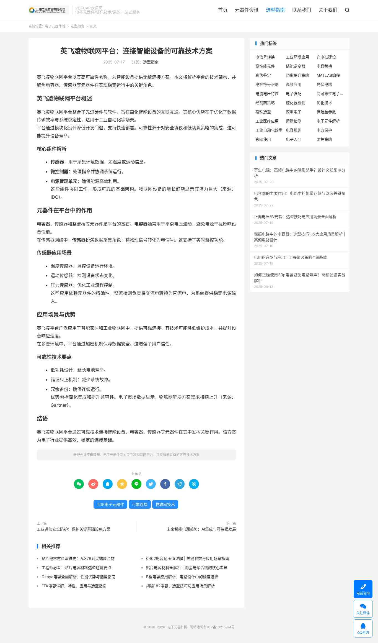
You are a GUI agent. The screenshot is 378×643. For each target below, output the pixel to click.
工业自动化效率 (269, 130)
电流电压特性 (267, 93)
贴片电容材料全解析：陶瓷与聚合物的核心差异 (186, 567)
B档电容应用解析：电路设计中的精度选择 (182, 576)
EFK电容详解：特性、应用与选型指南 (74, 585)
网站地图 (196, 627)
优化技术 (324, 102)
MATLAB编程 (328, 75)
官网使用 (263, 139)
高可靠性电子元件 (330, 93)
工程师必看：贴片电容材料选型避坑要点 (76, 567)
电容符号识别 (267, 84)
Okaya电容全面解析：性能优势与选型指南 (78, 576)
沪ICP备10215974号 (219, 627)
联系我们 (301, 10)
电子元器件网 (49, 10)
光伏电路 (324, 84)
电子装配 (293, 93)
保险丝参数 (326, 111)
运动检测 (293, 121)
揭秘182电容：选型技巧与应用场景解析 (180, 585)
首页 (222, 10)
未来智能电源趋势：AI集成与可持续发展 (201, 529)
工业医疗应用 (267, 121)
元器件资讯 (246, 10)
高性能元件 (265, 66)
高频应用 (293, 84)
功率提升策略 (297, 75)
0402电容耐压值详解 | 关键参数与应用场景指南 (187, 558)
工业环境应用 (297, 57)
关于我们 (328, 10)
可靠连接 (139, 504)
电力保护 (324, 130)
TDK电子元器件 (110, 504)
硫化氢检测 (295, 102)
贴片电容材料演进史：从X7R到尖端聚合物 (78, 558)
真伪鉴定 (263, 75)
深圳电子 (293, 111)
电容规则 (293, 130)
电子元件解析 (328, 121)
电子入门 (293, 139)
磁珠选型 (263, 111)
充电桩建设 (326, 57)
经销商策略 (265, 102)
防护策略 (324, 139)
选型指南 (275, 10)
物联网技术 (165, 504)
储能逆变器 (295, 66)
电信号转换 (265, 57)
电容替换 (324, 66)
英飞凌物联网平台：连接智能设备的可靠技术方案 (136, 51)
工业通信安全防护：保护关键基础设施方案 (73, 529)
